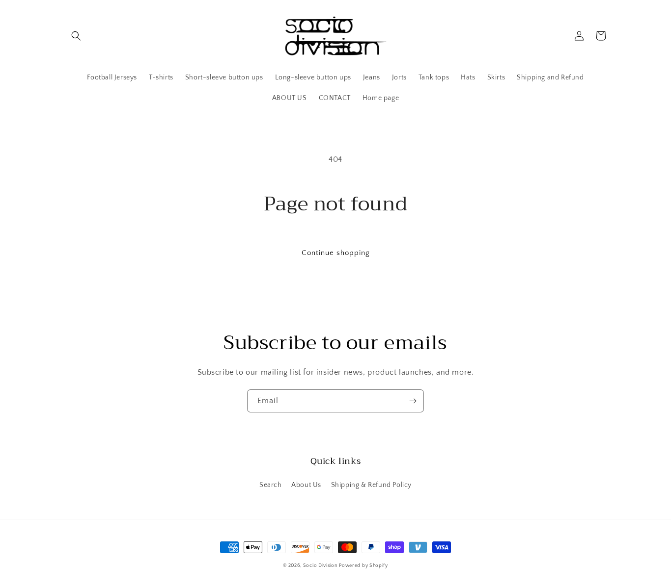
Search (270, 485)
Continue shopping (336, 253)
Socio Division (320, 565)
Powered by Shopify (363, 565)
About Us (306, 485)
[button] (76, 36)
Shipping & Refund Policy (371, 485)
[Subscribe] (412, 400)
